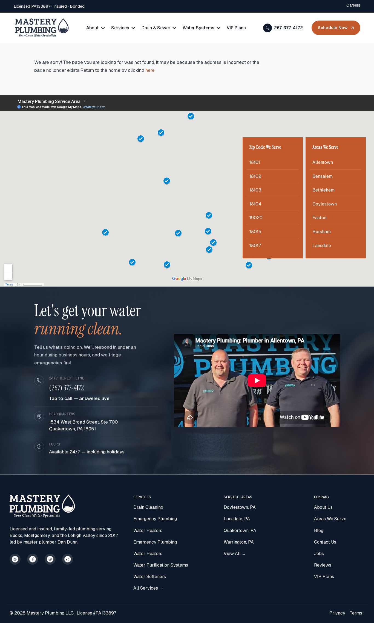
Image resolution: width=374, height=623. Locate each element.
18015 (255, 232)
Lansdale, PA (237, 519)
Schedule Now (333, 27)
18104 (255, 204)
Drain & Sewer (156, 28)
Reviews (322, 565)
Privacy (337, 613)
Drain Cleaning (148, 507)
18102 (255, 176)
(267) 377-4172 (66, 388)
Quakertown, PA (240, 530)
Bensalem (322, 176)
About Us (323, 507)
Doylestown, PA (240, 507)
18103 (255, 190)
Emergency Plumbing (155, 519)
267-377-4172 (288, 28)
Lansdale (321, 245)
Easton (319, 218)
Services (120, 28)
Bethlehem (323, 190)
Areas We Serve (330, 519)
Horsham (321, 232)
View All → (235, 553)
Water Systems (198, 28)
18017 (255, 245)
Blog (318, 530)
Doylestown (324, 204)
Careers (353, 5)
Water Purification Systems (160, 565)
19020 (256, 218)
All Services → (148, 588)
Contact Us (325, 542)
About (92, 28)
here (150, 70)
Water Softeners (149, 576)
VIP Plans (236, 28)
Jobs (319, 553)
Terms (356, 613)
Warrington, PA (239, 542)
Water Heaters (147, 530)
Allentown (322, 162)
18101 (254, 162)
